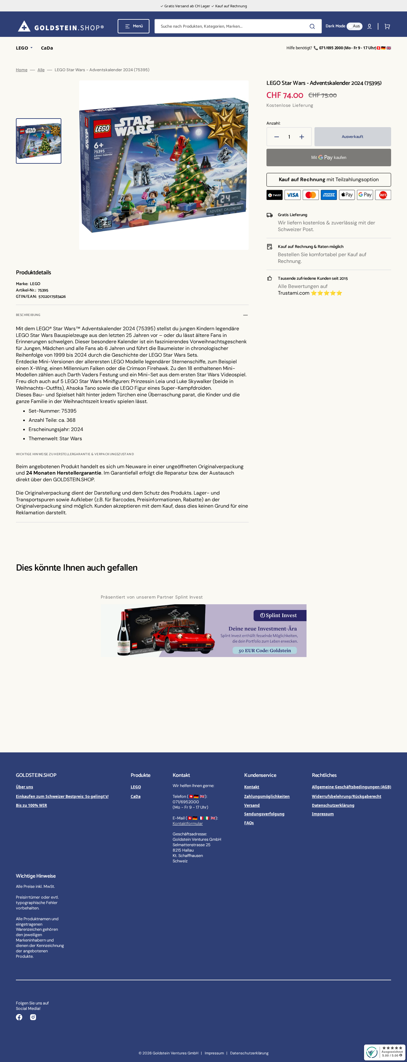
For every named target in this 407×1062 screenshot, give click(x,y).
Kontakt (251, 786)
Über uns (24, 786)
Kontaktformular (188, 823)
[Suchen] (313, 26)
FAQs (249, 822)
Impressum (323, 813)
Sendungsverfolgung (264, 813)
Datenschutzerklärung (333, 805)
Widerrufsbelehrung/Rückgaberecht (346, 796)
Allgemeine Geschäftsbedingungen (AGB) (351, 786)
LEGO (136, 786)
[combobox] (238, 26)
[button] (369, 26)
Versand (252, 805)
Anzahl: (273, 123)
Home (21, 69)
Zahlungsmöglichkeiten (267, 796)
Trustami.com (293, 293)
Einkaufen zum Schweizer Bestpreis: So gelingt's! (62, 796)
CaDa (136, 796)
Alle (41, 69)
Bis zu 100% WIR (31, 805)
